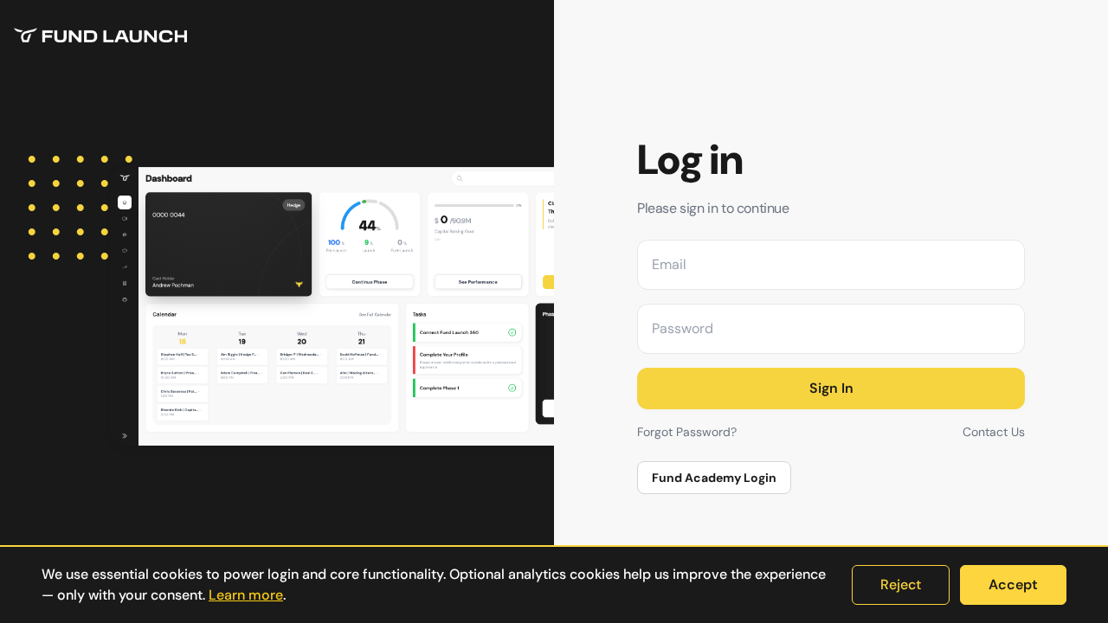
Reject (900, 584)
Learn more (246, 595)
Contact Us (994, 432)
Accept (1013, 584)
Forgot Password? (687, 432)
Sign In (831, 388)
